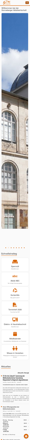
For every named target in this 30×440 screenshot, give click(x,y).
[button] (26, 436)
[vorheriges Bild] (1, 129)
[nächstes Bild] (29, 129)
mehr (15, 401)
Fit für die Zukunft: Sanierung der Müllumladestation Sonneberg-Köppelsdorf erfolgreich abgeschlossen (15, 378)
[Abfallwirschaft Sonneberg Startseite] (6, 3)
